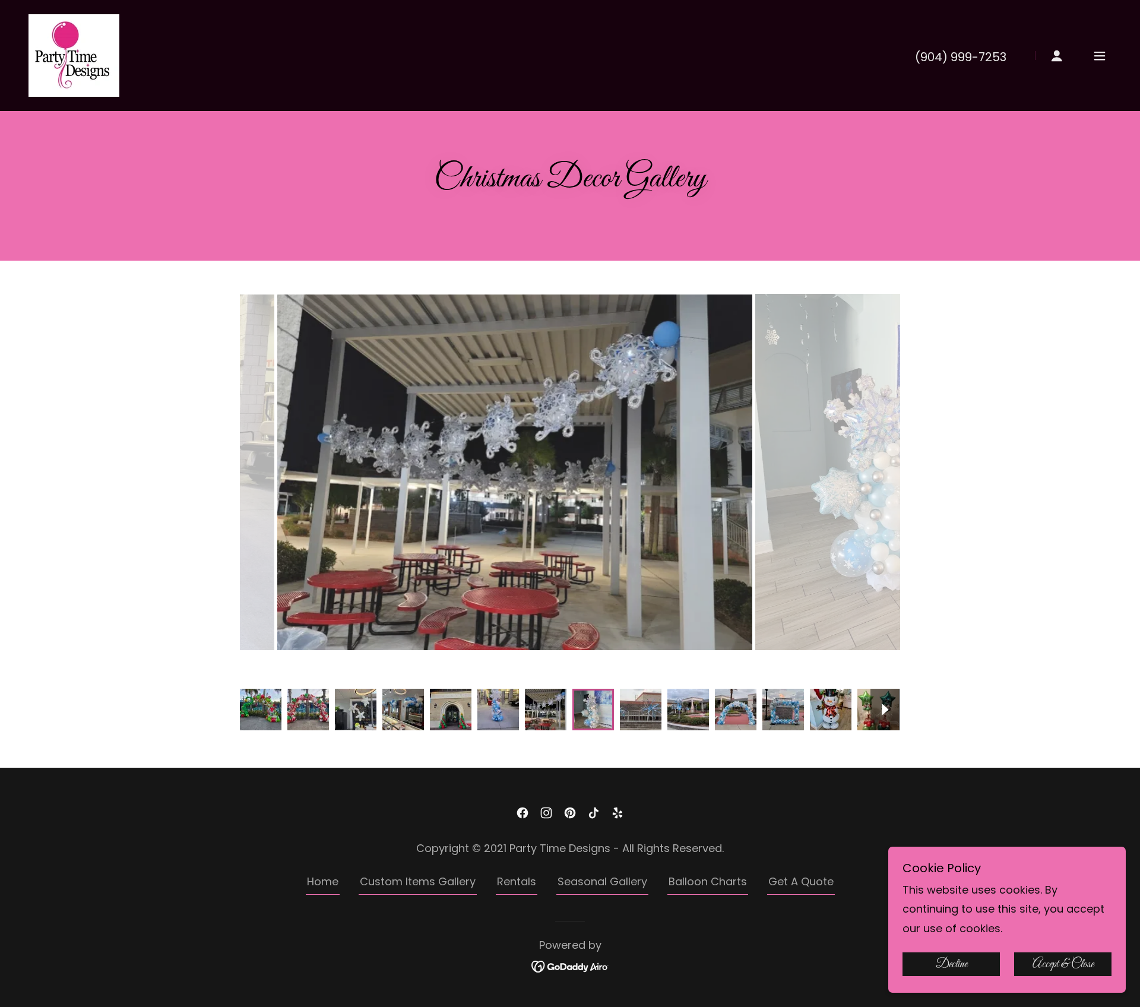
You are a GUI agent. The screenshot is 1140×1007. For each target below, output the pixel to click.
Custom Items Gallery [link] (418, 881)
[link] (73, 54)
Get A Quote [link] (801, 881)
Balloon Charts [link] (708, 881)
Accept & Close (1063, 964)
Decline (951, 964)
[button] (1057, 56)
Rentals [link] (516, 881)
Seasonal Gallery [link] (602, 881)
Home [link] (322, 881)
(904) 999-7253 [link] (960, 57)
